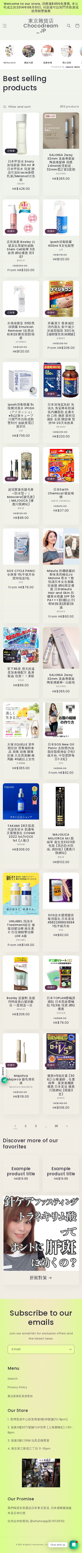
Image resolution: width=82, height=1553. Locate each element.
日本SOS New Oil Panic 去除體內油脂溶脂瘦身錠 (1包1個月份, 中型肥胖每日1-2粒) (61, 752)
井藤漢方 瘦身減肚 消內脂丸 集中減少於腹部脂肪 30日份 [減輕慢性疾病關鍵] (61, 328)
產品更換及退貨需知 (20, 1396)
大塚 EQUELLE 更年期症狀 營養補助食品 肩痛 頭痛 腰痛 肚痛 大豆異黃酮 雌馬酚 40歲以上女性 (21, 752)
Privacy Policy (17, 1387)
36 (56, 1126)
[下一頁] (67, 1126)
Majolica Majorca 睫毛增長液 (21, 1079)
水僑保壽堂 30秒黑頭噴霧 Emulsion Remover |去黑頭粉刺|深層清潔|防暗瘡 (21, 330)
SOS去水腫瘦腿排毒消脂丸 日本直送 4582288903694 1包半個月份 (61, 920)
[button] (5, 26)
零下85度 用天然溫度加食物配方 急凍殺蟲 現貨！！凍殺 (21, 672)
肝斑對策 (38, 1277)
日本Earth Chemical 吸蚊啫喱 (61, 493)
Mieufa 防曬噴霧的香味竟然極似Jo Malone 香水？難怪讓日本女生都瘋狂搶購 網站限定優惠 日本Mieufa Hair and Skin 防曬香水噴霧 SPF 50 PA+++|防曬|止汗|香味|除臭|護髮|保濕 (61, 589)
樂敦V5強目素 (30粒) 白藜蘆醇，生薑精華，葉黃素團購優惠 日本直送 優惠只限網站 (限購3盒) (61, 1085)
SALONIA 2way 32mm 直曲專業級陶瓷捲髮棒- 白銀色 (61, 678)
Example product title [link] (21, 1171)
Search (13, 1379)
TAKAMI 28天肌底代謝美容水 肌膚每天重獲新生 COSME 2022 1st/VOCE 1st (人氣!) (21, 833)
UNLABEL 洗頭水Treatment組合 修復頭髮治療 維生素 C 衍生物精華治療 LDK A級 (21, 928)
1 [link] (15, 1126)
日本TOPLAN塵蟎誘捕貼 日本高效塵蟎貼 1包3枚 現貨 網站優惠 (61, 1003)
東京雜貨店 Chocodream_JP (35, 1544)
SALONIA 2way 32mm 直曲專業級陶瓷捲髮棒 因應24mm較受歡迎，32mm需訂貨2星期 (61, 162)
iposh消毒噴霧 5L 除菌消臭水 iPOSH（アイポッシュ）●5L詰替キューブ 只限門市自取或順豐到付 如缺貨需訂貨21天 (21, 415)
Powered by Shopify (56, 1544)
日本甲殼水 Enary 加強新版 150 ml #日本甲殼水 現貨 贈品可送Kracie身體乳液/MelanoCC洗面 (21, 171)
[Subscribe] (70, 1349)
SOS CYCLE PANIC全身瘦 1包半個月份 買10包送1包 (21, 574)
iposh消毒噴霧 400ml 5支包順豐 (61, 243)
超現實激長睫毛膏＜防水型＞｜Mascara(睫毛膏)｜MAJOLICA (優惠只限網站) (21, 497)
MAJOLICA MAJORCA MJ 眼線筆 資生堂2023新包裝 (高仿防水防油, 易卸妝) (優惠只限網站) (61, 844)
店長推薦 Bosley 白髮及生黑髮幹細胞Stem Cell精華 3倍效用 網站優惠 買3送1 (21, 249)
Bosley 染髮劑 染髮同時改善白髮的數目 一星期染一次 (21, 1001)
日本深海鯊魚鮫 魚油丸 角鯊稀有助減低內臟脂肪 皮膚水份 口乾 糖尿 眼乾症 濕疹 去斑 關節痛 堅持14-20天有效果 (61, 414)
